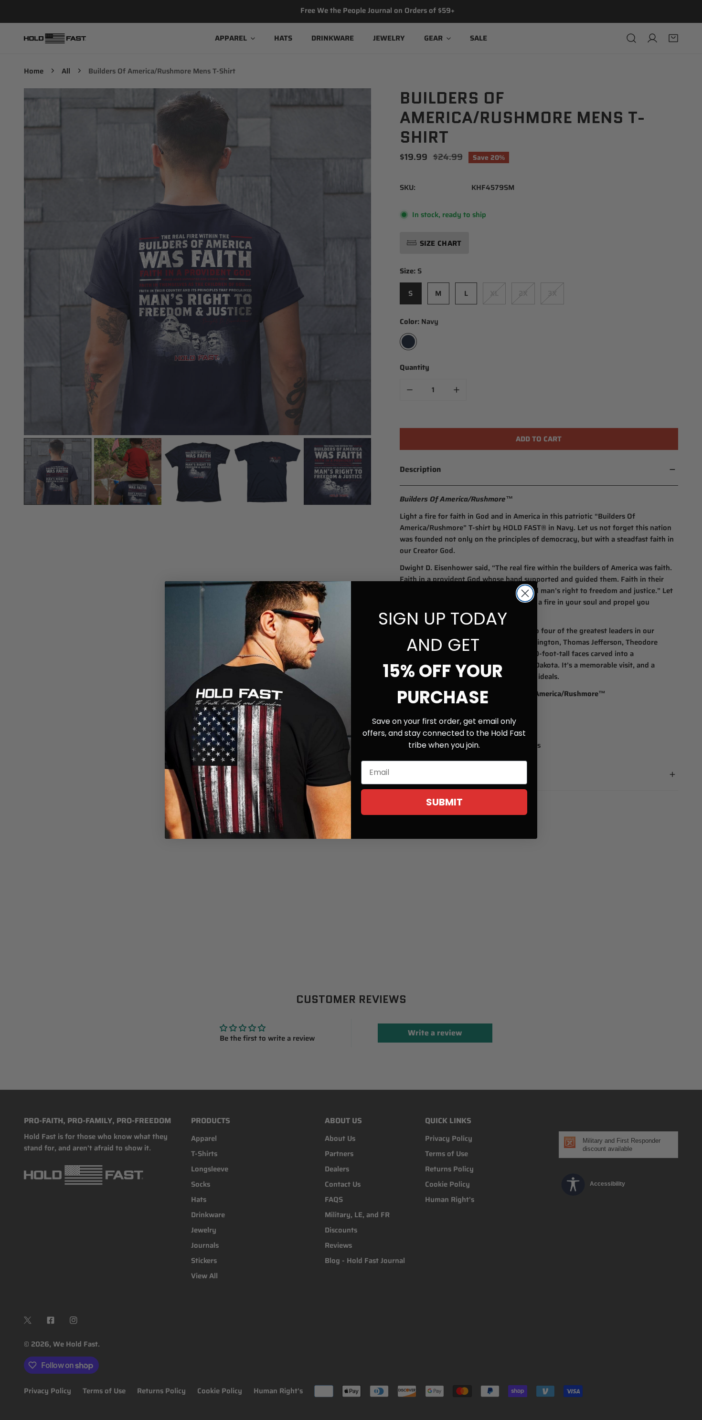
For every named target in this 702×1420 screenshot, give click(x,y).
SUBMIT (444, 802)
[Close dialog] (525, 593)
